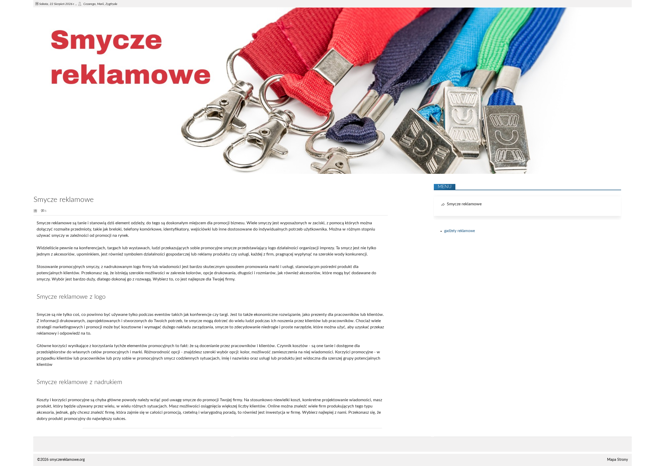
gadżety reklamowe (459, 231)
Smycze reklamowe (464, 204)
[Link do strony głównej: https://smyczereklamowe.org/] (332, 173)
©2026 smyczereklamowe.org (61, 460)
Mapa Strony (617, 460)
